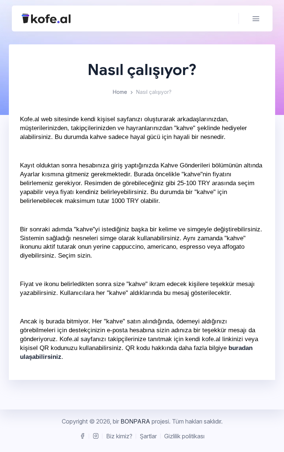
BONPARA (135, 421)
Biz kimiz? (119, 436)
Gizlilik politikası (184, 436)
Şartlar (148, 436)
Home (120, 92)
